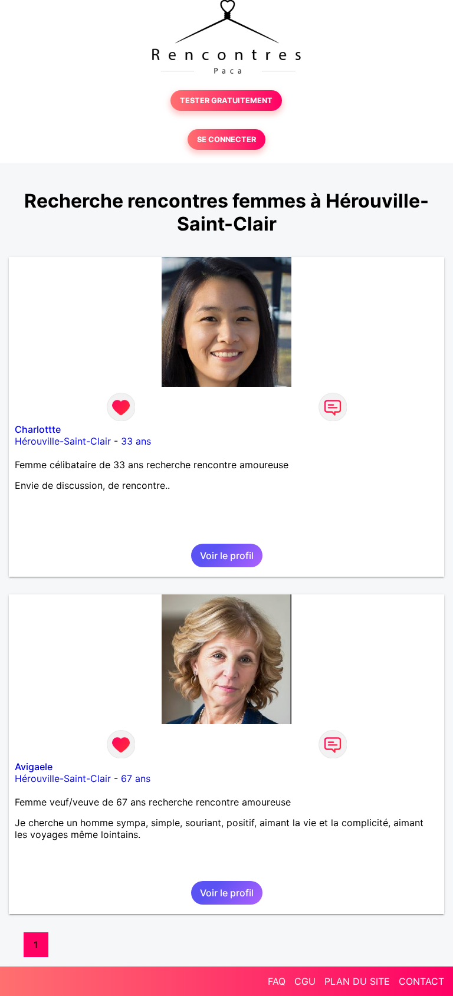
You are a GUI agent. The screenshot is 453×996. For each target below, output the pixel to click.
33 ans (136, 441)
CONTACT (421, 981)
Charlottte (38, 429)
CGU (305, 981)
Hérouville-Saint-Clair (63, 441)
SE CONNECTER (226, 139)
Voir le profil (227, 555)
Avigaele (33, 767)
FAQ (276, 981)
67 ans (135, 778)
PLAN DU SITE (357, 981)
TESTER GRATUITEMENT (226, 100)
